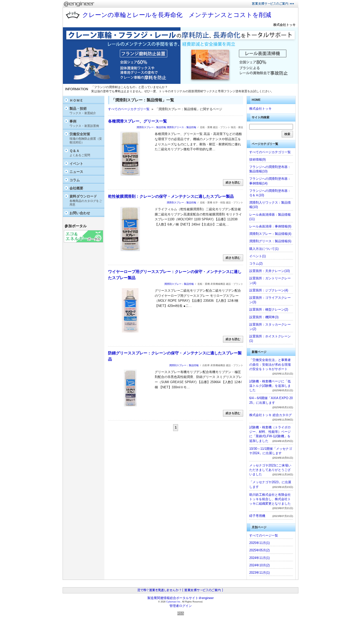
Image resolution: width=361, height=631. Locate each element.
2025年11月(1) (259, 543)
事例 (84, 123)
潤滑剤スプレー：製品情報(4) (270, 234)
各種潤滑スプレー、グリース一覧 (137, 121)
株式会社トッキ (284, 25)
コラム (74, 180)
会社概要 (76, 188)
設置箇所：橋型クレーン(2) (268, 309)
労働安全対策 (85, 138)
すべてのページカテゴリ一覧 (129, 109)
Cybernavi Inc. (173, 602)
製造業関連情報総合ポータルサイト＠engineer (180, 598)
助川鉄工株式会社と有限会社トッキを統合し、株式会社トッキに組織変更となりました (270, 499)
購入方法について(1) (263, 249)
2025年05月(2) (259, 550)
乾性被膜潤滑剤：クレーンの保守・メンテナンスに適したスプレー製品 (171, 196)
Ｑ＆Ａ (79, 153)
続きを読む (233, 182)
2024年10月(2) (259, 565)
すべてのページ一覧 (263, 535)
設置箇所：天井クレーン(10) (269, 271)
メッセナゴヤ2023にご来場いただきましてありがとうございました (270, 470)
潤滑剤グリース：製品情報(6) (270, 241)
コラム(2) (256, 263)
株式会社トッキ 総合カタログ (270, 415)
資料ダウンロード (85, 200)
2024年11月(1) (259, 558)
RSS (180, 613)
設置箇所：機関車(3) (263, 317)
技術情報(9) (257, 159)
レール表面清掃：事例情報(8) (270, 226)
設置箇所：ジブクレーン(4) (268, 290)
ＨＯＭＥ (76, 100)
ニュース (76, 172)
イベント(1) (257, 256)
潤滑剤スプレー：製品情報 (151, 127)
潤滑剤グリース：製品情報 (181, 127)
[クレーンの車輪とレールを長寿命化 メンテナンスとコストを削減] (180, 83)
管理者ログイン (180, 606)
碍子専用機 (257, 516)
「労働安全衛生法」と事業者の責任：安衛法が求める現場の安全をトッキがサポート (270, 364)
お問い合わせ (79, 213)
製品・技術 (82, 110)
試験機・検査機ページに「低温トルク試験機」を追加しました (270, 385)
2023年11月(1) (259, 572)
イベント (76, 163)
